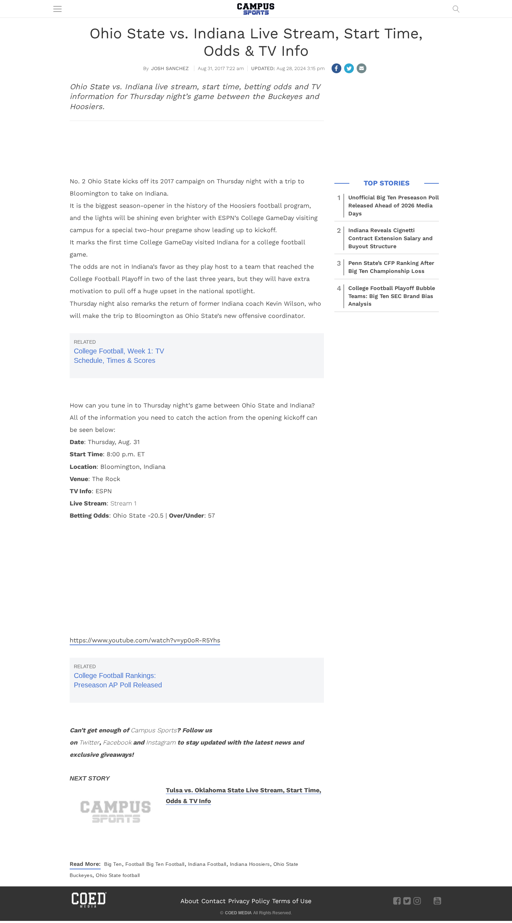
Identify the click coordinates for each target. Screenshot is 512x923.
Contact (213, 901)
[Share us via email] (361, 68)
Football (135, 864)
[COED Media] (88, 907)
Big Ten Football (165, 864)
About (189, 901)
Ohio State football (118, 875)
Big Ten (113, 864)
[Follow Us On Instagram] (417, 900)
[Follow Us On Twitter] (407, 900)
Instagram (161, 742)
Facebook (117, 742)
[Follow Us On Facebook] (397, 900)
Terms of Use (291, 901)
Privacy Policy (249, 901)
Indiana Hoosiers (250, 864)
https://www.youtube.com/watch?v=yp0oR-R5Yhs (145, 640)
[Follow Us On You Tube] (437, 900)
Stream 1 (123, 503)
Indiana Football (207, 864)
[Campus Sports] (256, 9)
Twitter (89, 742)
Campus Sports (154, 730)
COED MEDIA (238, 912)
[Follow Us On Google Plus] (427, 900)
